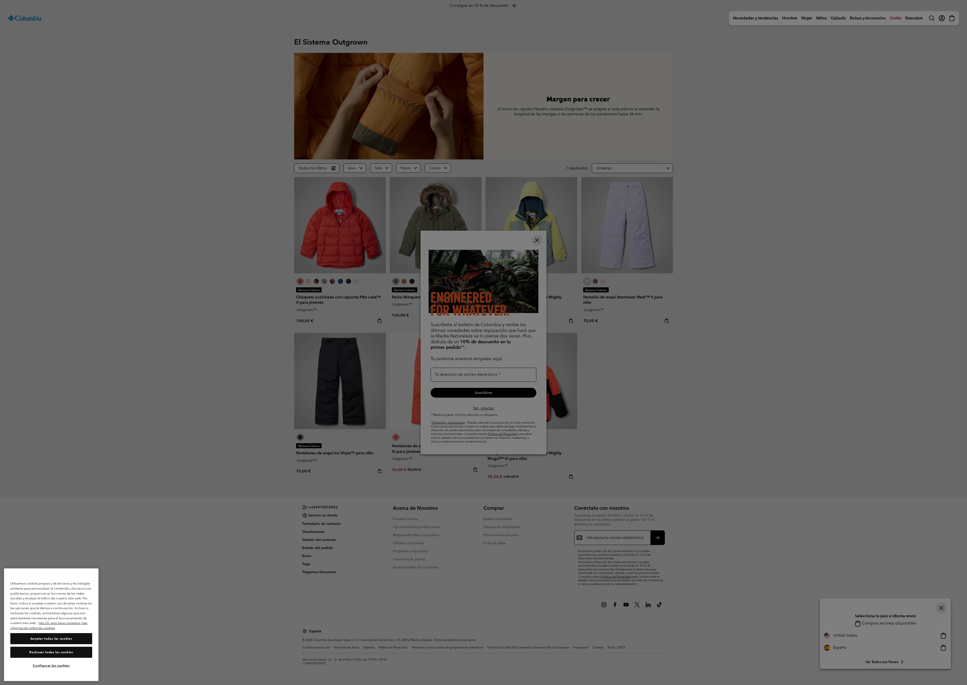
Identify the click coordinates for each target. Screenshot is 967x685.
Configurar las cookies (51, 665)
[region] (51, 624)
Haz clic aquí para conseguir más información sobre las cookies (48, 625)
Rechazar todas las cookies (51, 652)
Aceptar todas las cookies (51, 638)
